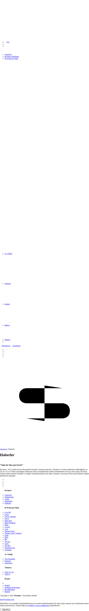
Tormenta (8, 550)
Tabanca (5, 14)
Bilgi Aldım (6, 610)
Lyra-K (7, 527)
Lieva (7, 514)
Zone (6, 535)
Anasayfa (5, 5)
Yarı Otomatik (10, 559)
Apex (7, 544)
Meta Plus (8, 521)
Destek (4, 17)
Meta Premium (10, 523)
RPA (6, 537)
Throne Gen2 (9, 531)
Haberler (8, 503)
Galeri (7, 499)
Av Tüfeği (5, 12)
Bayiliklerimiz (10, 590)
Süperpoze (8, 563)
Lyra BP (8, 512)
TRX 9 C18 (9, 572)
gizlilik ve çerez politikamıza (38, 605)
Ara (7, 42)
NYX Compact (10, 517)
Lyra (6, 529)
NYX (7, 519)
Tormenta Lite (10, 548)
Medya (4, 19)
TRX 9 (7, 574)
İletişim (4, 22)
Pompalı (8, 561)
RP (6, 539)
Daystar (7, 546)
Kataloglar (16, 346)
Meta (6, 525)
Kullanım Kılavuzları (12, 587)
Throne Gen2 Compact (13, 533)
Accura (7, 542)
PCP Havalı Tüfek (8, 9)
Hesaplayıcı (5, 346)
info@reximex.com (7, 599)
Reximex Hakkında (9, 7)
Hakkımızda (9, 497)
